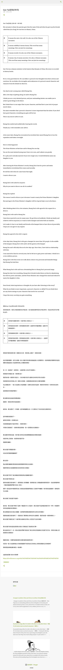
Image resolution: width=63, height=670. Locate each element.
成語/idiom (6, 562)
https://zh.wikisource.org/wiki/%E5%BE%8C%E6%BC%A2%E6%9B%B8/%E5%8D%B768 (30, 558)
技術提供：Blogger (32, 664)
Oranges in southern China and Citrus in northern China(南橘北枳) (29, 598)
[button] (4, 15)
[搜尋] (6, 2)
